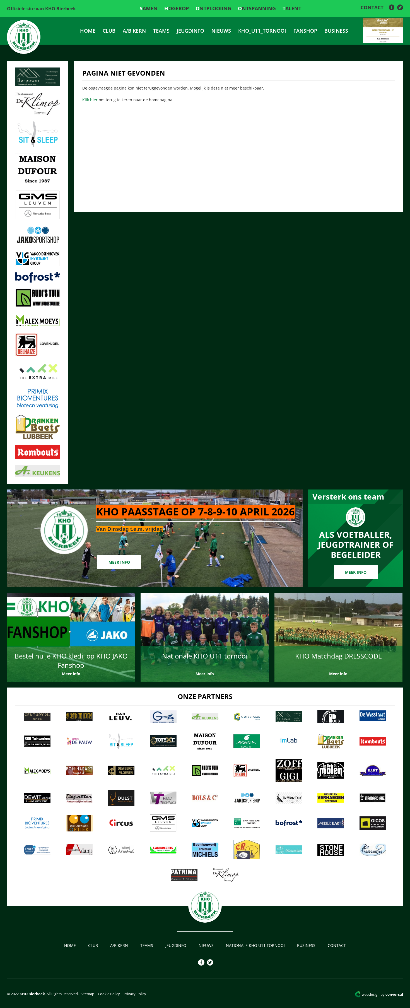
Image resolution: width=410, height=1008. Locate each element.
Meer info (119, 562)
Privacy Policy (135, 993)
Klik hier (90, 99)
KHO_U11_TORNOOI (262, 30)
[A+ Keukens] (37, 475)
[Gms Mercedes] (37, 218)
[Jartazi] (37, 243)
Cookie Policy (109, 993)
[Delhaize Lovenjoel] (37, 354)
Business (336, 30)
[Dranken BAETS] (37, 437)
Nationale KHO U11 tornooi (255, 945)
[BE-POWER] (37, 84)
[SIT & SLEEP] (37, 145)
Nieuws (221, 30)
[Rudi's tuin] (37, 305)
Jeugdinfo (190, 30)
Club (109, 30)
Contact (372, 7)
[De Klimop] (37, 113)
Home (87, 30)
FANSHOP (305, 30)
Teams (161, 30)
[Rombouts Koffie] (37, 457)
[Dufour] (37, 183)
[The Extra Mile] (37, 380)
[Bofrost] (37, 281)
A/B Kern (134, 30)
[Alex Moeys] (37, 326)
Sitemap (87, 993)
